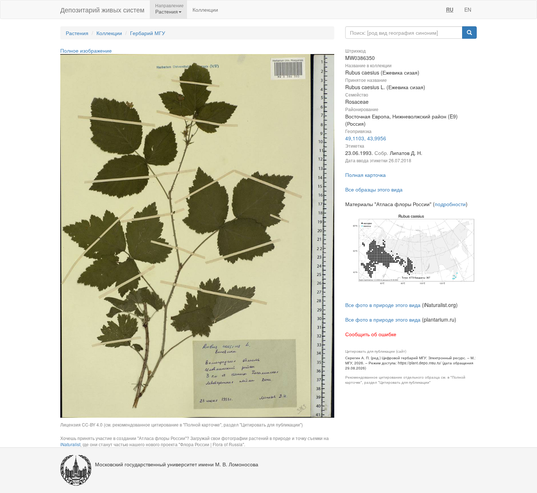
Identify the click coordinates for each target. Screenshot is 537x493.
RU (449, 9)
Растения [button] (166, 11)
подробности (450, 204)
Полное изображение (86, 50)
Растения (77, 33)
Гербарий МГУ (147, 33)
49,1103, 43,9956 (365, 138)
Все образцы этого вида (374, 189)
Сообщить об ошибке (370, 334)
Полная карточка (365, 174)
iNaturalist (70, 444)
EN (467, 9)
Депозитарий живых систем (102, 9)
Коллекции (205, 9)
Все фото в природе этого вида (382, 304)
